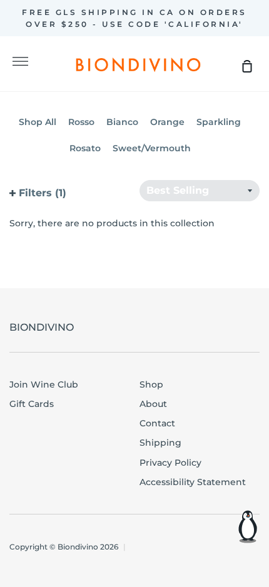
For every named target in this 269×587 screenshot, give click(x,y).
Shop (151, 384)
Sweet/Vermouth (152, 148)
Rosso (81, 122)
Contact (157, 423)
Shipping (160, 442)
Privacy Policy (170, 462)
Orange (167, 122)
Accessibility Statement (193, 482)
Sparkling (218, 122)
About (153, 403)
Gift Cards (31, 403)
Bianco (122, 122)
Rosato (85, 148)
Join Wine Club (43, 384)
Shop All (37, 122)
